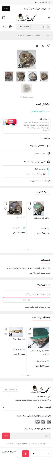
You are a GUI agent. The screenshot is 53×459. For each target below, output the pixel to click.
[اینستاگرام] (43, 422)
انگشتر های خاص (32, 35)
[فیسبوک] (49, 422)
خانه (48, 35)
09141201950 (41, 396)
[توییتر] (37, 422)
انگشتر (42, 35)
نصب (6, 8)
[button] (30, 375)
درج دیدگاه (26, 300)
